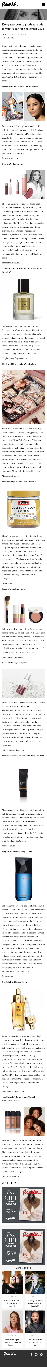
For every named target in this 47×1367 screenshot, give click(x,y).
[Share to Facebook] (11, 1183)
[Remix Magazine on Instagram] (36, 1354)
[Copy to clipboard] (16, 1183)
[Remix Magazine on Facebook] (31, 1354)
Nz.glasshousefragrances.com (15, 358)
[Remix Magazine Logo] (10, 4)
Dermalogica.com (10, 158)
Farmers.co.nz (8, 976)
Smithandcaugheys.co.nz (13, 656)
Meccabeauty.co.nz (11, 262)
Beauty (6, 34)
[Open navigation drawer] (43, 4)
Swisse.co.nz (7, 583)
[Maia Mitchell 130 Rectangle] (23, 1205)
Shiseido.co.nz (8, 845)
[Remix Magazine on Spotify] (41, 1354)
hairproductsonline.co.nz (13, 749)
